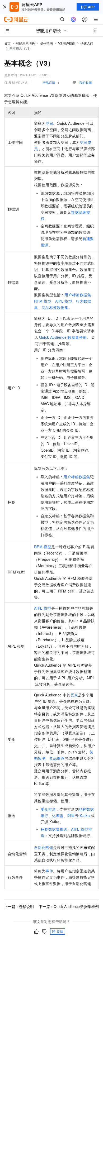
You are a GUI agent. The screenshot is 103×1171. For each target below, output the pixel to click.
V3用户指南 (66, 43)
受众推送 (48, 809)
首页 (7, 43)
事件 (49, 870)
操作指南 (46, 43)
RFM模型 (42, 546)
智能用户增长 (25, 43)
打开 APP (88, 6)
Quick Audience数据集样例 (63, 337)
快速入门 (87, 43)
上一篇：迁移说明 (19, 906)
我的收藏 (85, 82)
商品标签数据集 (55, 307)
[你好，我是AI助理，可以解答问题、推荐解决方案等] (73, 19)
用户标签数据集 (77, 294)
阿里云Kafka (78, 815)
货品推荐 (57, 758)
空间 (49, 123)
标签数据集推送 (54, 829)
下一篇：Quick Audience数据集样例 (69, 906)
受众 (74, 694)
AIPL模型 (42, 608)
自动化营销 (43, 847)
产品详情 (49, 82)
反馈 (60, 931)
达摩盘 (57, 815)
